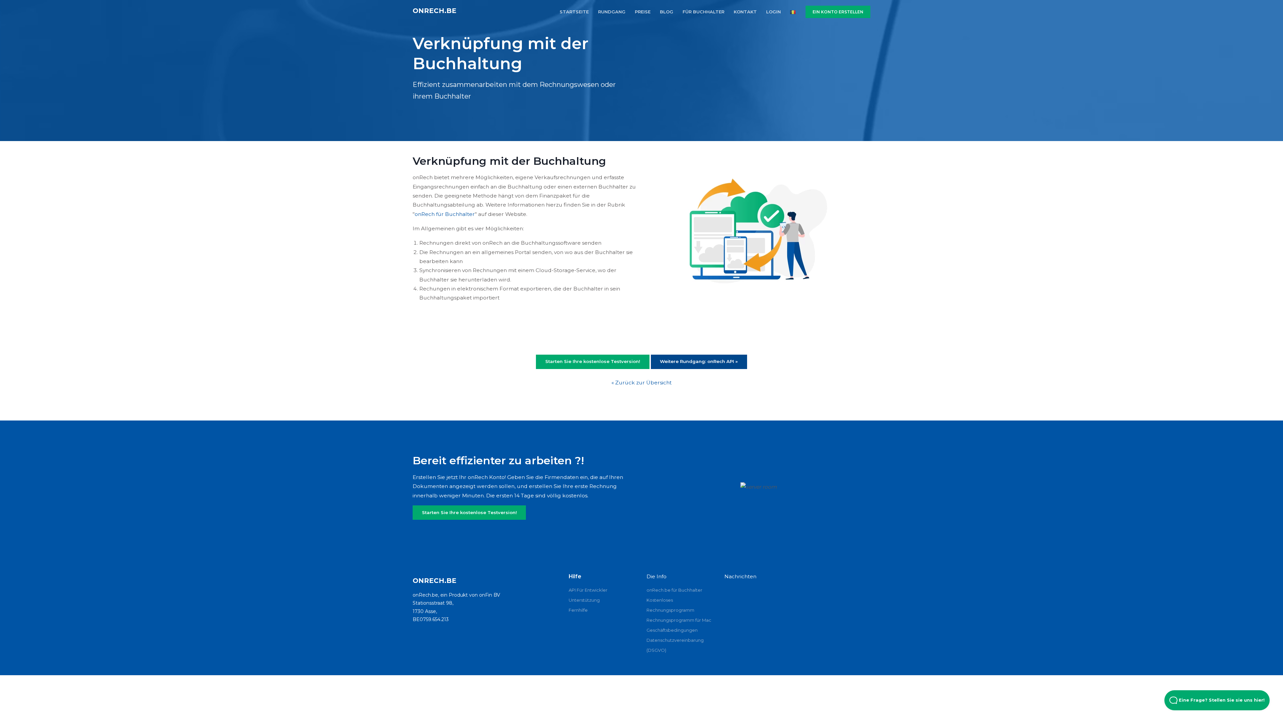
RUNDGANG (611, 11)
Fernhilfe (578, 610)
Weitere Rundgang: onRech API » (699, 361)
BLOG (666, 11)
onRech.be (434, 11)
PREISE (643, 11)
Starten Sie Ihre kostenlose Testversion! (469, 512)
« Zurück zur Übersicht (641, 382)
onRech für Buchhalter (445, 214)
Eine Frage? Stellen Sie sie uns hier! (1221, 700)
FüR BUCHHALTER (703, 11)
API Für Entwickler (588, 590)
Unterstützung (584, 600)
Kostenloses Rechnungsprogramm (670, 605)
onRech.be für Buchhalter (674, 590)
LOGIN (773, 11)
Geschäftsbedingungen (672, 630)
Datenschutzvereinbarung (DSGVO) (675, 645)
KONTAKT (745, 11)
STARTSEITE (574, 11)
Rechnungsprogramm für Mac (679, 620)
